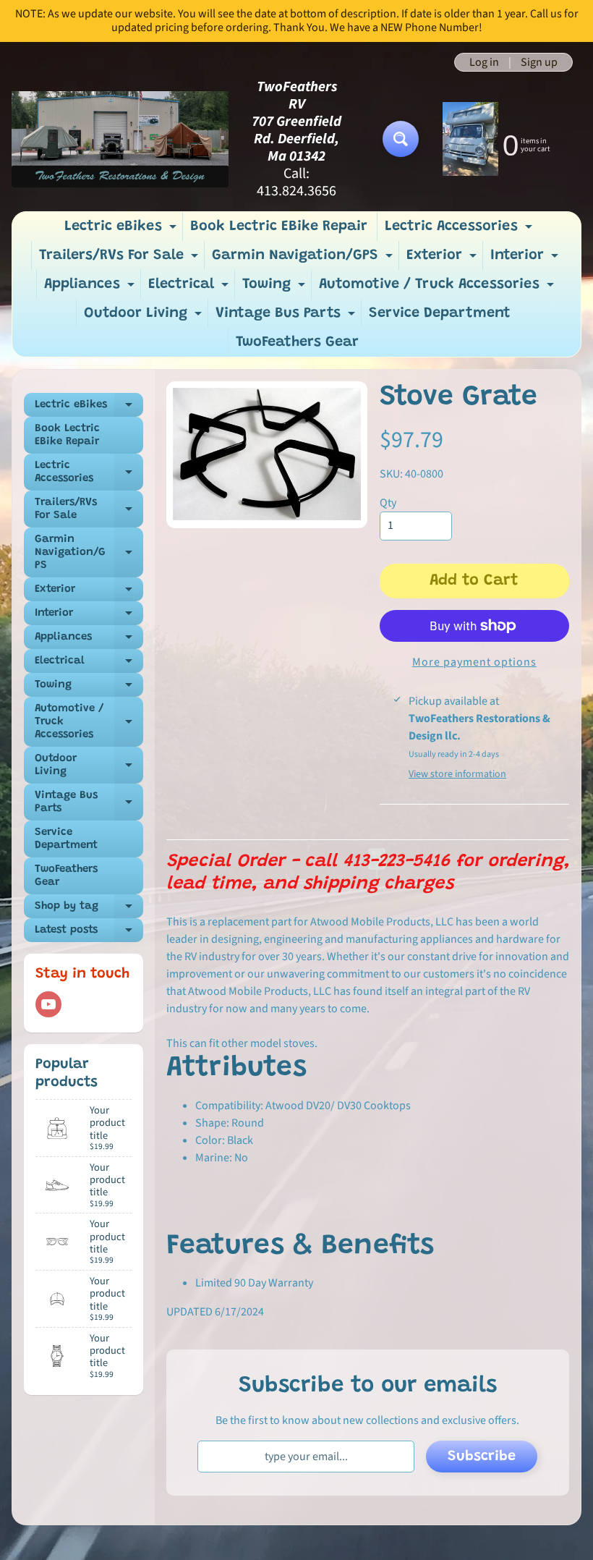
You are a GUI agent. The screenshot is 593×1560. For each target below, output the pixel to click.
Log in (484, 62)
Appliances (91, 288)
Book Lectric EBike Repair (278, 226)
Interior (526, 259)
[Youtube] (48, 1004)
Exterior (443, 259)
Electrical (190, 288)
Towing (275, 288)
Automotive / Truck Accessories (438, 288)
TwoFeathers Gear (297, 342)
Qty (388, 503)
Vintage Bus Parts (287, 317)
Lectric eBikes (122, 230)
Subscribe (482, 1456)
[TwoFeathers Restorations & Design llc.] (120, 139)
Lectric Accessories (460, 230)
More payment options (474, 662)
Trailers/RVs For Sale (120, 259)
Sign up (539, 62)
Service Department (440, 313)
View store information (457, 774)
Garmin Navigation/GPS (304, 259)
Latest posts (89, 933)
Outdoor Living (144, 317)
